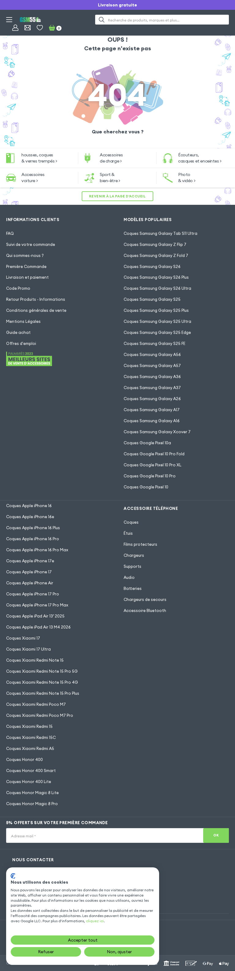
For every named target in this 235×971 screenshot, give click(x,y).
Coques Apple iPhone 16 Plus (33, 527)
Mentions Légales (23, 321)
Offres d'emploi (21, 343)
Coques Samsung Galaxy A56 (152, 354)
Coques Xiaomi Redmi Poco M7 (36, 704)
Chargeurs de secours (145, 599)
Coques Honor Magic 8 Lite (32, 792)
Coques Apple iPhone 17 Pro (32, 593)
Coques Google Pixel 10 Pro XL (152, 464)
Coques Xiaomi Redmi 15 (29, 726)
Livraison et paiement (27, 277)
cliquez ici (95, 921)
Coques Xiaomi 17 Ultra (28, 649)
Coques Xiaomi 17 (23, 638)
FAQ (10, 233)
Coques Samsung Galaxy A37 (152, 387)
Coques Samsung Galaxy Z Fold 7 (156, 255)
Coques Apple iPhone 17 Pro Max (37, 604)
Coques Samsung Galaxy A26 (152, 398)
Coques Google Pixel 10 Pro (150, 475)
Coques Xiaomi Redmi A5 (30, 748)
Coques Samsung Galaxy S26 (152, 266)
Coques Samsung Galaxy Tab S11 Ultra (160, 233)
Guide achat (18, 332)
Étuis (128, 533)
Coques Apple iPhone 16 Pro (32, 538)
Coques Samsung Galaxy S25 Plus (156, 310)
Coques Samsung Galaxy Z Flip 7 (155, 244)
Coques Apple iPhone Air (29, 582)
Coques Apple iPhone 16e (30, 516)
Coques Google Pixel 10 (146, 486)
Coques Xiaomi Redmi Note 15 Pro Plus (42, 693)
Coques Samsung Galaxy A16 (152, 420)
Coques (131, 522)
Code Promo (18, 288)
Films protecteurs (140, 544)
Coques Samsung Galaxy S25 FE (154, 343)
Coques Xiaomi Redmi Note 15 (35, 660)
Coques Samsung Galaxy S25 (152, 299)
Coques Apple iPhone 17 (29, 571)
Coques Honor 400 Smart (31, 770)
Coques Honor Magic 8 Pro (32, 803)
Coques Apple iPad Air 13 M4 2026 (38, 627)
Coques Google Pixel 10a (147, 442)
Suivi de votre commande (30, 244)
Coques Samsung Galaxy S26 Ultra (157, 288)
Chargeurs (134, 555)
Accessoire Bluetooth (145, 610)
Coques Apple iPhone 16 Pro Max (37, 549)
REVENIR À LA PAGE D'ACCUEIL (117, 196)
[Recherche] (101, 20)
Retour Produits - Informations (35, 299)
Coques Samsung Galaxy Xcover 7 (157, 431)
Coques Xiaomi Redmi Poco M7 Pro (39, 715)
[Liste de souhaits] (40, 28)
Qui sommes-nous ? (25, 255)
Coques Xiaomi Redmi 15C (31, 737)
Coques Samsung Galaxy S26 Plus (156, 277)
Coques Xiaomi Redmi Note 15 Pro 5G (42, 671)
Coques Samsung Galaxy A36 (152, 376)
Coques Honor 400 (24, 759)
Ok (216, 835)
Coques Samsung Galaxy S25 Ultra (157, 321)
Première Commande (26, 266)
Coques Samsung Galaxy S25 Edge (157, 332)
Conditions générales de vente (36, 310)
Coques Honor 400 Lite (28, 781)
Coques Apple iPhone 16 (29, 505)
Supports (132, 566)
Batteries (133, 588)
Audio (129, 577)
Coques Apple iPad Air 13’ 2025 (35, 616)
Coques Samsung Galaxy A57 (152, 365)
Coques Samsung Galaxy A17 (152, 409)
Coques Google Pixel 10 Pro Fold (154, 453)
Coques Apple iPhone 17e (30, 560)
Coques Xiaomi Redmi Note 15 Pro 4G (42, 682)
